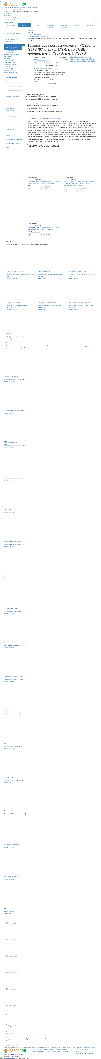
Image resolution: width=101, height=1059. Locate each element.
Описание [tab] (33, 118)
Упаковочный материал (13, 143)
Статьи (59, 1052)
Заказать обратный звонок (84, 1054)
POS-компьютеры (10, 51)
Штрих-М (7, 66)
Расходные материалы (13, 33)
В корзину (58, 62)
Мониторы (7, 59)
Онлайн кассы (10, 129)
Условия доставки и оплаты (43, 68)
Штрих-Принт (8, 68)
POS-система (8, 53)
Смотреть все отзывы (12, 1046)
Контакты (90, 25)
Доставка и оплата (50, 26)
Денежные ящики (9, 70)
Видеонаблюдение (12, 117)
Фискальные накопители (14, 90)
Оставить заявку (89, 1048)
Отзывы (53, 1052)
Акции (77, 25)
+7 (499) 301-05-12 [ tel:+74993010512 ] (82, 1051)
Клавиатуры (8, 57)
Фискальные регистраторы (14, 86)
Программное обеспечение (10, 109)
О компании (11, 25)
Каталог (24, 25)
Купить (47, 188)
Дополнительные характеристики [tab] (50, 118)
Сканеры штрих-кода (12, 96)
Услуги (37, 25)
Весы (7, 123)
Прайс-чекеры (8, 60)
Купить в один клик (50, 66)
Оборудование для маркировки (12, 40)
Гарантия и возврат (64, 26)
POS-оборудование (12, 48)
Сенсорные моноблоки (11, 64)
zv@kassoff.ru (8, 15)
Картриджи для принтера (14, 139)
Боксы (8, 135)
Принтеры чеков (9, 62)
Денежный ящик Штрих (11, 55)
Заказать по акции (32, 103)
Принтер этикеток (11, 78)
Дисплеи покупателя (10, 72)
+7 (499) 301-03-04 (10, 13)
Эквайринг (9, 82)
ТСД (7, 102)
